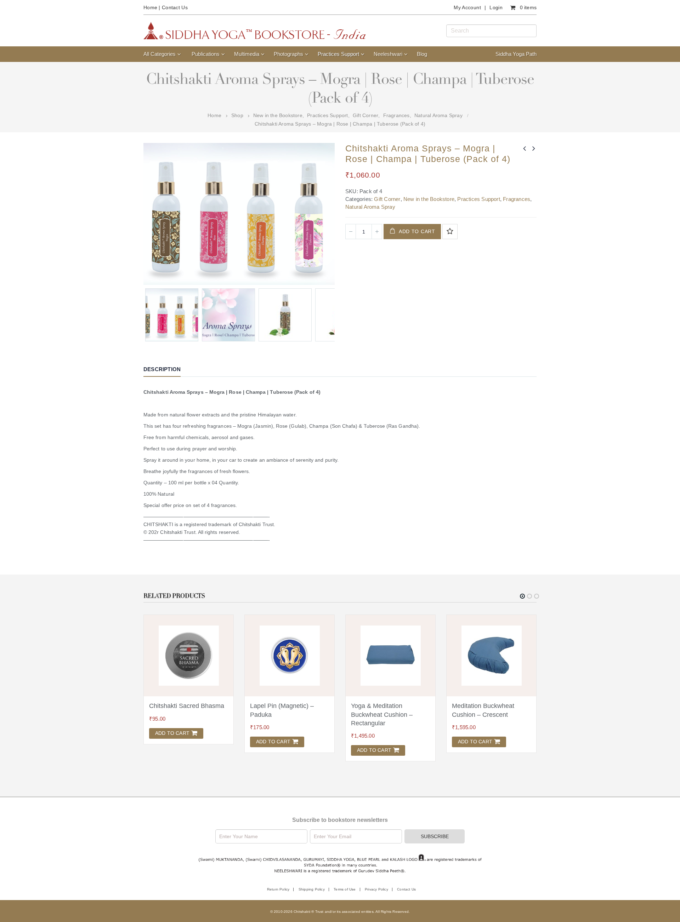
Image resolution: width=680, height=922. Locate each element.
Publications (206, 54)
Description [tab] (162, 369)
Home (150, 7)
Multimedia (246, 54)
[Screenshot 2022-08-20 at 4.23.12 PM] (228, 314)
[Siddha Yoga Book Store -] (254, 30)
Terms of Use (345, 889)
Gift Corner (387, 199)
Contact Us (175, 7)
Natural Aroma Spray (370, 207)
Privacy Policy (376, 889)
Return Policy (278, 889)
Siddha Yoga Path (516, 54)
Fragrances (516, 199)
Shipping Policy (312, 889)
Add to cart (417, 231)
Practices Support (338, 54)
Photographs (288, 54)
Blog (422, 54)
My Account (467, 7)
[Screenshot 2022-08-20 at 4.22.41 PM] (171, 314)
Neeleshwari (388, 54)
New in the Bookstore (428, 199)
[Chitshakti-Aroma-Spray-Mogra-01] (285, 314)
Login (496, 7)
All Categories (159, 54)
